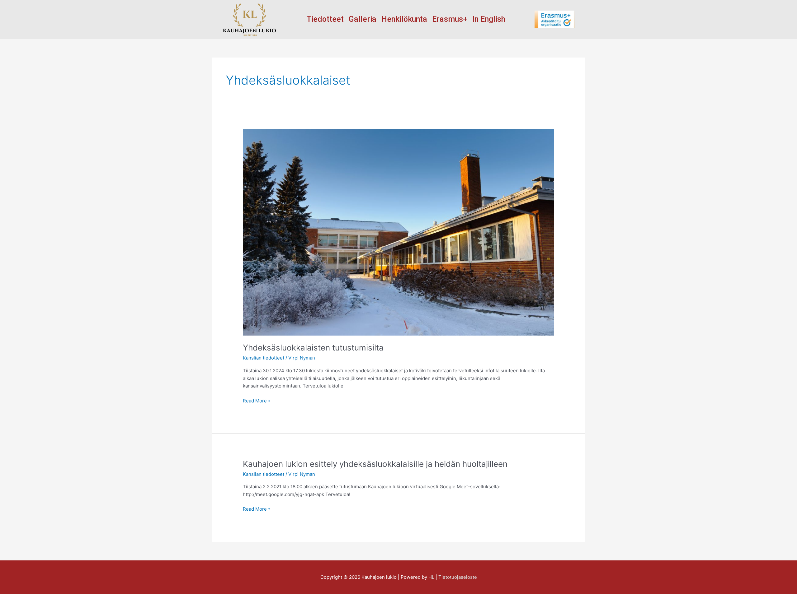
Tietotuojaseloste (457, 577)
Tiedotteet (325, 19)
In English (488, 19)
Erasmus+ (449, 19)
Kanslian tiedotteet (263, 358)
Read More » (257, 400)
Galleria (362, 19)
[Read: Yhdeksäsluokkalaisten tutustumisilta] (398, 232)
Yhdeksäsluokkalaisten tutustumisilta (313, 347)
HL (431, 577)
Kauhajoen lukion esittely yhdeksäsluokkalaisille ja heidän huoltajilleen (375, 464)
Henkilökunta (404, 19)
